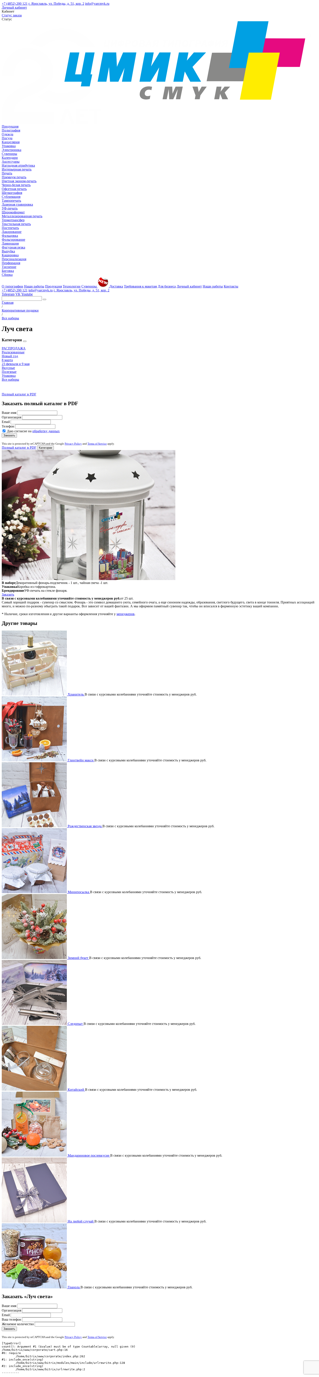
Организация (11, 417)
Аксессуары (11, 161)
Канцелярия (11, 142)
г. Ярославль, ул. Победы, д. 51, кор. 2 (56, 3)
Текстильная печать (16, 224)
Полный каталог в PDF (19, 394)
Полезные (9, 372)
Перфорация (11, 263)
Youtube (27, 294)
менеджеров (126, 614)
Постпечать (10, 228)
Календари (10, 157)
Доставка (116, 286)
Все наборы (10, 379)
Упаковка (9, 146)
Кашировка (10, 255)
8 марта (7, 360)
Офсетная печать (14, 189)
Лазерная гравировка (17, 204)
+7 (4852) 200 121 (15, 3)
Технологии (72, 286)
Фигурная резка (13, 247)
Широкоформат (13, 212)
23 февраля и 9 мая (16, 364)
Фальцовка (10, 235)
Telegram (8, 294)
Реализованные (13, 352)
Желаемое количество (18, 1324)
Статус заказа (12, 15)
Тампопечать (11, 200)
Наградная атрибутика (18, 165)
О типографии (12, 286)
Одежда (7, 134)
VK (18, 294)
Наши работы (34, 286)
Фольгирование (13, 239)
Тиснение (9, 267)
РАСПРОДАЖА (14, 348)
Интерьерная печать (16, 169)
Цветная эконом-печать (19, 181)
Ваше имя (9, 413)
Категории (45, 447)
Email (6, 422)
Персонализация (14, 259)
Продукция (10, 126)
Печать (7, 173)
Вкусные (8, 368)
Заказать (9, 435)
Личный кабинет (14, 7)
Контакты (231, 286)
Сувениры (9, 154)
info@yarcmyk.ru (97, 3)
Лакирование (11, 232)
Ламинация (10, 243)
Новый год (10, 356)
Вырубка (8, 251)
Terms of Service (97, 443)
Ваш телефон (11, 1319)
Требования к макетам (140, 286)
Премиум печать (14, 177)
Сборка (7, 274)
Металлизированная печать (22, 216)
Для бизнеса (167, 286)
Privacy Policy (73, 443)
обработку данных (46, 431)
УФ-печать (10, 208)
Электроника (11, 150)
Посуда (7, 138)
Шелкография (12, 193)
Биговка (8, 271)
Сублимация (11, 196)
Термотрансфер (13, 220)
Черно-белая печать (16, 185)
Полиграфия (11, 130)
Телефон (8, 426)
